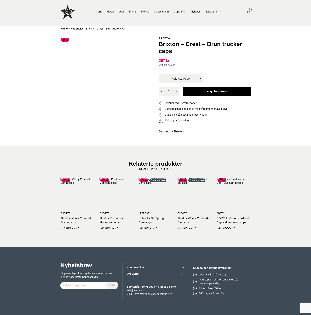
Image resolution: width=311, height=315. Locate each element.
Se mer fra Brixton (171, 131)
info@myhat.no (135, 290)
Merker (145, 11)
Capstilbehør (161, 11)
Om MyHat (133, 274)
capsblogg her (163, 294)
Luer (121, 11)
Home (64, 28)
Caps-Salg (180, 11)
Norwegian (211, 11)
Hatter (110, 11)
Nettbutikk (76, 28)
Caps (99, 11)
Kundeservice (135, 267)
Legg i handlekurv (216, 91)
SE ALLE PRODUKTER (153, 169)
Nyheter (195, 11)
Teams (132, 11)
